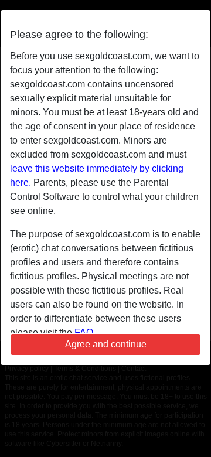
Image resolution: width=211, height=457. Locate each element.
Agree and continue (106, 344)
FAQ (83, 332)
